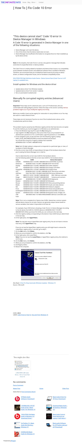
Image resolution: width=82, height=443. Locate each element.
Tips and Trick (36, 315)
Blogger (13, 441)
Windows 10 (44, 315)
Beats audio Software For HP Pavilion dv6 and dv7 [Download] (60, 425)
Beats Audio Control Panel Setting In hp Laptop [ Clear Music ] (59, 416)
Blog (29, 2)
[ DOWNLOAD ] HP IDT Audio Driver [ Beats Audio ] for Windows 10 (28, 407)
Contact (41, 2)
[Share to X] (17, 313)
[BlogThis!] (15, 313)
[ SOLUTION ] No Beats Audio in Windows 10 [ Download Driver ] (28, 416)
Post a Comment (18, 385)
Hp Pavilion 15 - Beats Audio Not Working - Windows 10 (27, 425)
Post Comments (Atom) (28, 392)
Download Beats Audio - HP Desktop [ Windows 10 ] (60, 407)
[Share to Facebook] (18, 313)
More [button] (33, 2)
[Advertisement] (41, 22)
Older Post (65, 388)
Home (24, 2)
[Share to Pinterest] (20, 313)
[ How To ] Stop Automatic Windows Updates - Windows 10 (37, 283)
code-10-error (22, 315)
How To (28, 315)
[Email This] (14, 313)
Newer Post (16, 388)
